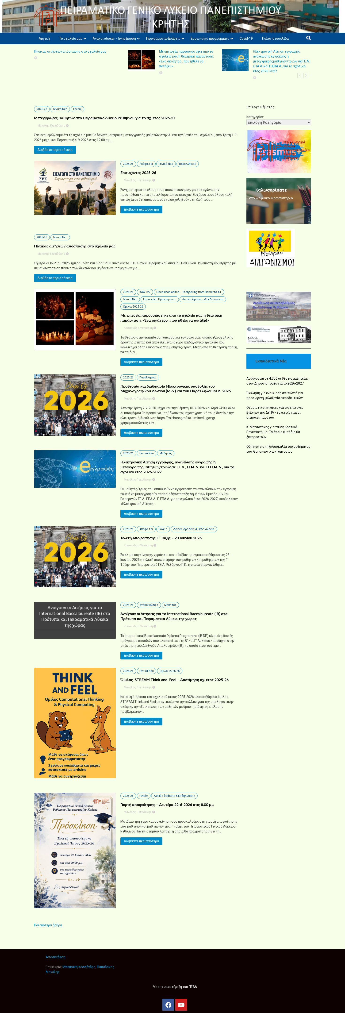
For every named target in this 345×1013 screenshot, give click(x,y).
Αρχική (44, 38)
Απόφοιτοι (146, 164)
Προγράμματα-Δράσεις (163, 38)
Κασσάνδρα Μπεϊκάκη (138, 328)
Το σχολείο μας (70, 38)
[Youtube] (181, 1005)
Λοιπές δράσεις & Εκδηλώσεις (202, 299)
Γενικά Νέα (60, 109)
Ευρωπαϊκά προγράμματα (210, 38)
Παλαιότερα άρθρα (48, 925)
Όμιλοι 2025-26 (133, 306)
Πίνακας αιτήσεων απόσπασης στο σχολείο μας (70, 51)
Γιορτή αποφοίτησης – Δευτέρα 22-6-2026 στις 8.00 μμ (167, 805)
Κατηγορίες (255, 117)
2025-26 (128, 164)
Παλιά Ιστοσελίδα (275, 38)
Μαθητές (166, 453)
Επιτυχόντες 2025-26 (138, 173)
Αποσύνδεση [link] (55, 957)
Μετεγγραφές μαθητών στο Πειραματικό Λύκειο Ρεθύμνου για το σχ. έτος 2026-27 (104, 118)
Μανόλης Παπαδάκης (51, 125)
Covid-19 (246, 38)
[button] (299, 75)
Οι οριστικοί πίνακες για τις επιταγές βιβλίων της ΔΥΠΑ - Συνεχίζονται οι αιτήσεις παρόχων (274, 412)
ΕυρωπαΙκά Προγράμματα (159, 299)
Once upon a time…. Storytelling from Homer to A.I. (189, 292)
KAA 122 (144, 292)
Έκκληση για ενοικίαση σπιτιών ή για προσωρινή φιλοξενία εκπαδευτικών (274, 395)
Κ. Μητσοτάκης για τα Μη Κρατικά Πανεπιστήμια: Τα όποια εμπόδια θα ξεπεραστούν (273, 432)
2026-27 (42, 109)
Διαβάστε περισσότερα (55, 150)
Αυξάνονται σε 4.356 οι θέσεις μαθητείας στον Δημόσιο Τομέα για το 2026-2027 (277, 381)
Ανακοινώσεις (148, 605)
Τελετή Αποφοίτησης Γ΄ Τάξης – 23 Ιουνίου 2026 (161, 538)
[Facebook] (168, 1005)
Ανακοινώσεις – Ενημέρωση (114, 38)
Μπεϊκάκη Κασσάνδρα (79, 967)
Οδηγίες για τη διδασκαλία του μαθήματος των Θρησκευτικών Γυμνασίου (278, 449)
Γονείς (77, 109)
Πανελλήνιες (187, 164)
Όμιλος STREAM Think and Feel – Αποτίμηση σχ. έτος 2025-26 (174, 680)
